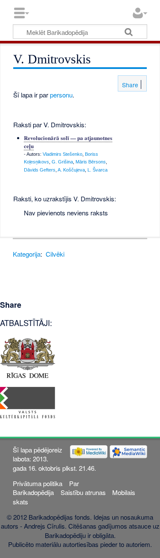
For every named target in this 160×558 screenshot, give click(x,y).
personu (61, 94)
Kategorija (27, 253)
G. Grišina (62, 161)
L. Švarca (97, 169)
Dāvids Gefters (39, 169)
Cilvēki (55, 253)
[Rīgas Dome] (27, 356)
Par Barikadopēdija (46, 488)
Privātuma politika (37, 483)
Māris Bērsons (91, 161)
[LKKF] (27, 401)
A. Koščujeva (71, 169)
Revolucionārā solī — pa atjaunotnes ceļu (68, 141)
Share (129, 84)
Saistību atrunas (83, 492)
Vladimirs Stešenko (62, 154)
